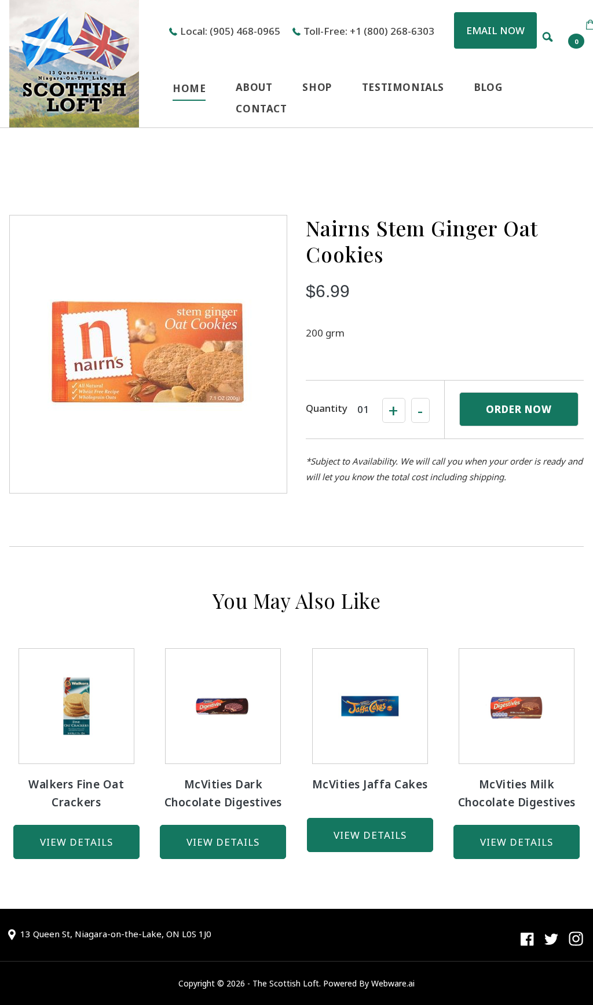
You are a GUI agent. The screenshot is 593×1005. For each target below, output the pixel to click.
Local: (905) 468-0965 (230, 31)
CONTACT (261, 108)
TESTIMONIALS (403, 87)
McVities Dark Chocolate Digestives (223, 793)
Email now (495, 30)
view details (76, 842)
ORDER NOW (519, 409)
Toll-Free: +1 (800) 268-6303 (368, 31)
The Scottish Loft (285, 983)
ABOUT (254, 87)
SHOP (316, 87)
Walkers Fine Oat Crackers (76, 793)
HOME (189, 88)
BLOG (488, 87)
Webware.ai (393, 983)
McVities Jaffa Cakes (370, 784)
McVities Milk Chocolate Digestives (517, 793)
